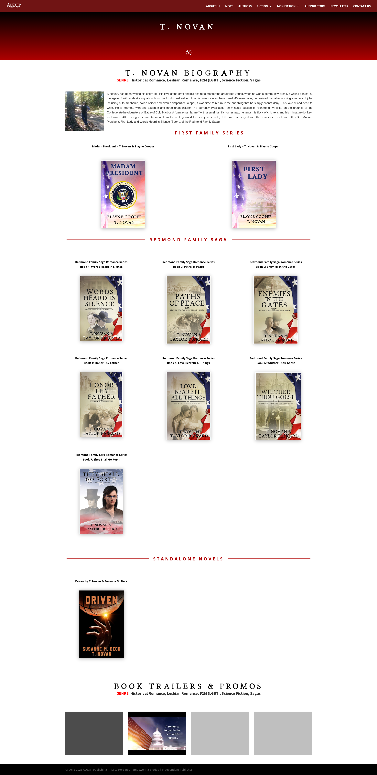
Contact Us (362, 6)
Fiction (262, 6)
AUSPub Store (315, 6)
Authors (245, 6)
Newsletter (339, 6)
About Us (213, 6)
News (229, 6)
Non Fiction (286, 6)
